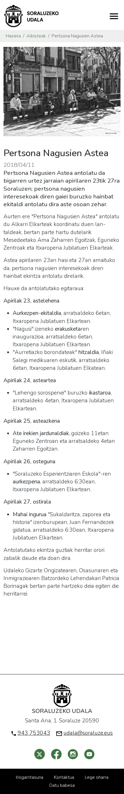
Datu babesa (62, 785)
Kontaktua (64, 777)
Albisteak (36, 36)
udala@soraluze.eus (88, 733)
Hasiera (13, 36)
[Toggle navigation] (114, 16)
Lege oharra (96, 777)
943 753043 (34, 733)
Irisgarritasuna (29, 777)
